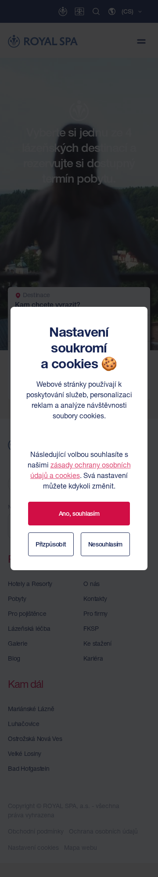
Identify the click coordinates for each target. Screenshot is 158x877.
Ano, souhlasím (79, 514)
